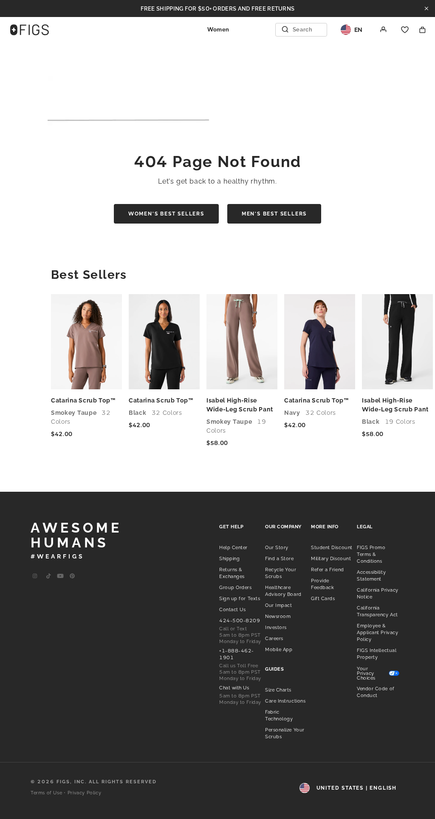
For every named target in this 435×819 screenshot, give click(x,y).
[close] (426, 8)
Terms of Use (46, 793)
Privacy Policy (84, 793)
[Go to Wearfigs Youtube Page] (60, 576)
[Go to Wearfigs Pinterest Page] (72, 576)
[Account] (383, 30)
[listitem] (233, 547)
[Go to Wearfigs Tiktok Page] (48, 576)
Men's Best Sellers (274, 214)
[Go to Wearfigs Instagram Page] (35, 576)
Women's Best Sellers (166, 214)
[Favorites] (405, 30)
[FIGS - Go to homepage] (29, 30)
